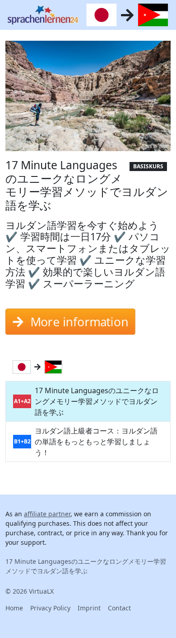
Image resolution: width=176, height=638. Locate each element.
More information (79, 322)
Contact (119, 608)
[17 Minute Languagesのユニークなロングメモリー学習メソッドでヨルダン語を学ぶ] (88, 99)
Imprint (89, 608)
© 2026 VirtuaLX (29, 591)
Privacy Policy (50, 608)
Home (14, 608)
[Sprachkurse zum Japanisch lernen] (23, 367)
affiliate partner (47, 513)
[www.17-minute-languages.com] (43, 15)
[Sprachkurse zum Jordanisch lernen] (55, 367)
